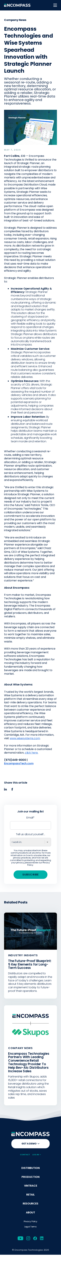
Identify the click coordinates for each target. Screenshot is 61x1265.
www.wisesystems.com (25, 738)
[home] (17, 5)
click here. (31, 753)
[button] (55, 5)
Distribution (30, 1168)
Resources (30, 1203)
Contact (25, 1155)
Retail (30, 1195)
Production (30, 1177)
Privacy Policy (30, 1221)
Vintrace (30, 1186)
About (30, 1212)
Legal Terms (30, 1226)
